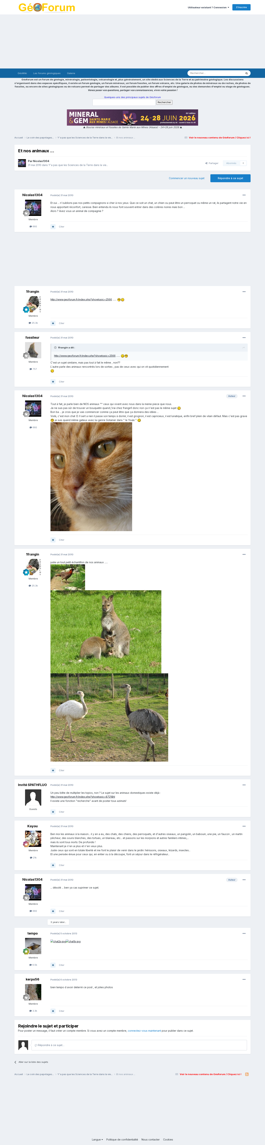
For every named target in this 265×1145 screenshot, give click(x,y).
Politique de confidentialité (122, 1139)
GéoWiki (22, 73)
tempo (32, 933)
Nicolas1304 (41, 161)
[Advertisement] (132, 41)
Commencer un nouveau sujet (186, 178)
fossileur (32, 337)
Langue (96, 1139)
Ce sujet (233, 73)
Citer (61, 226)
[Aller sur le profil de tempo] (33, 946)
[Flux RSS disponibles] (247, 1074)
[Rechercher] (247, 73)
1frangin (32, 291)
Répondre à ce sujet (230, 178)
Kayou (32, 826)
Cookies (168, 1139)
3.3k (34, 1010)
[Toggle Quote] (55, 347)
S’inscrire (241, 7)
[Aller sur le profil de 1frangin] (33, 304)
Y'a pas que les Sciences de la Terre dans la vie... (78, 165)
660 (34, 226)
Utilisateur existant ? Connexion (208, 7)
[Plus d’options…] (244, 195)
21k (34, 857)
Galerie (71, 73)
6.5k (34, 964)
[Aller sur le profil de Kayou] (33, 839)
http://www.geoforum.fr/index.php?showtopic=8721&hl (82, 796)
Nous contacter (151, 1139)
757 (34, 368)
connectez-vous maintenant (144, 1030)
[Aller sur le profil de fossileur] (33, 350)
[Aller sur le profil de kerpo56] (33, 992)
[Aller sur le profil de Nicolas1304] (22, 163)
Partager (212, 163)
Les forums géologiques (47, 73)
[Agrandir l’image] (119, 299)
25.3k (34, 322)
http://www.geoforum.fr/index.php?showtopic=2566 (81, 299)
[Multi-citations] (53, 226)
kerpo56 (32, 979)
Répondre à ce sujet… (50, 1045)
